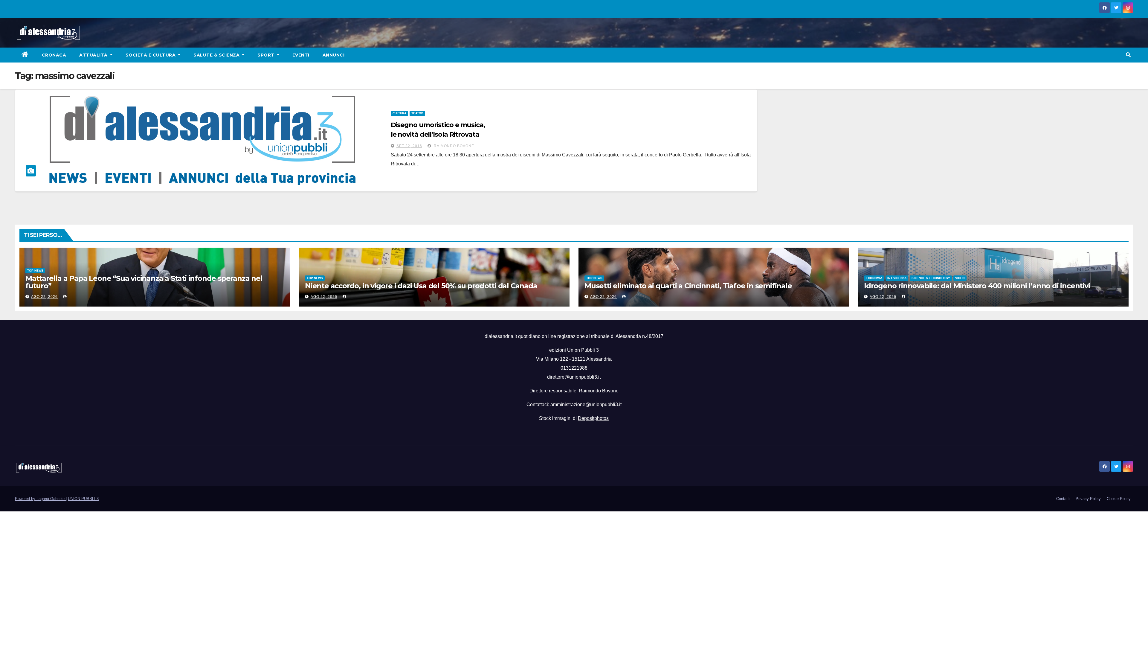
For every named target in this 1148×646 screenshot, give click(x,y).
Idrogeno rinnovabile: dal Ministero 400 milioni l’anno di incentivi (977, 285)
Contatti (1063, 498)
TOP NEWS (35, 270)
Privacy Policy (1088, 498)
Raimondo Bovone (453, 146)
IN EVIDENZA (896, 278)
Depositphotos (593, 418)
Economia (874, 278)
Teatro (417, 113)
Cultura (399, 113)
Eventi (300, 55)
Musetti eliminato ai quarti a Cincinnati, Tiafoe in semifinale (688, 285)
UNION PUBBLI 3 (83, 498)
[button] (1128, 54)
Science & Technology (931, 278)
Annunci (334, 55)
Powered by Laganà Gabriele (40, 498)
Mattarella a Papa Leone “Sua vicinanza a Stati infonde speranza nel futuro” (143, 282)
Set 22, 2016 (409, 146)
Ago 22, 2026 (44, 297)
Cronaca (54, 55)
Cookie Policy (1119, 498)
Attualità (94, 55)
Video (960, 278)
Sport (266, 55)
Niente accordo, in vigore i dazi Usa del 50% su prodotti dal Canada (421, 285)
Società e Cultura (151, 55)
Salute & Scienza (217, 55)
